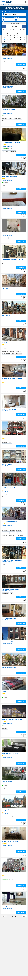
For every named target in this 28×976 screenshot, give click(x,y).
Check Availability (21, 64)
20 (17, 37)
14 (20, 35)
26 (14, 39)
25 (10, 39)
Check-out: (16, 17)
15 (24, 35)
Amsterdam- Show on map (7, 113)
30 (4, 41)
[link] (6, 2)
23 (4, 39)
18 (10, 37)
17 (7, 37)
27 (17, 39)
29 (24, 39)
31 (7, 41)
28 (20, 39)
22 (24, 37)
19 (14, 37)
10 (7, 35)
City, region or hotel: (6, 11)
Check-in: (4, 17)
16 (4, 37)
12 (14, 35)
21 (20, 37)
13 (17, 35)
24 (7, 39)
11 (10, 35)
